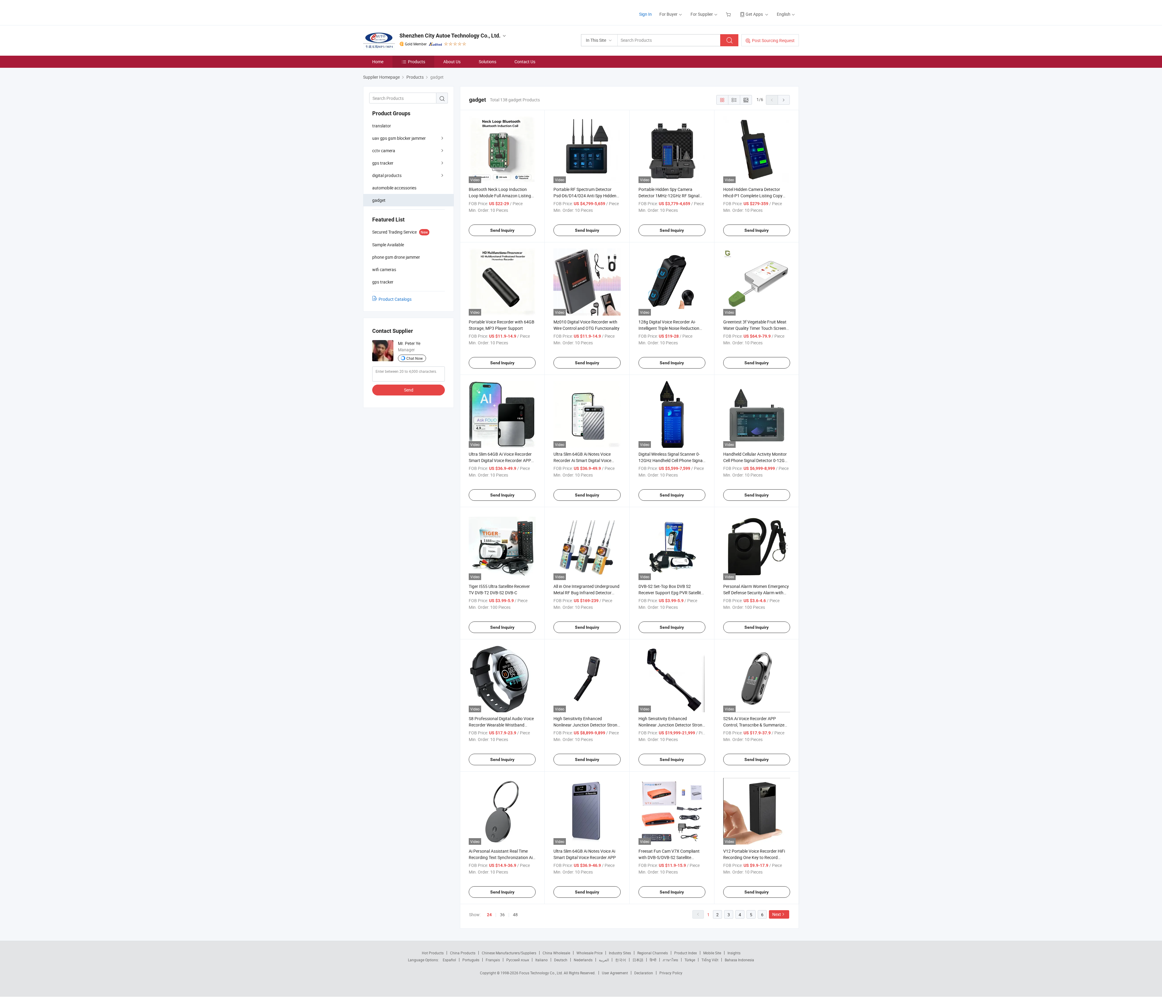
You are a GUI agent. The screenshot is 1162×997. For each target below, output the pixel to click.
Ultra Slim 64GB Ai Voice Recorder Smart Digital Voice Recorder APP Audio (500, 460)
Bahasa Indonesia (739, 959)
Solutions (487, 61)
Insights (733, 952)
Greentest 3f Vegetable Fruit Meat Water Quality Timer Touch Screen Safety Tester (754, 328)
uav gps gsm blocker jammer (399, 138)
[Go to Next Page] (783, 99)
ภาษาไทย (670, 959)
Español (449, 959)
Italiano (541, 959)
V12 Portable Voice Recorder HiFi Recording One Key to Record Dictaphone (754, 857)
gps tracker (382, 163)
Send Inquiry (502, 230)
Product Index (685, 952)
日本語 (637, 959)
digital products (387, 175)
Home (377, 61)
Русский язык (517, 959)
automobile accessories (394, 188)
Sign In (645, 14)
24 (489, 914)
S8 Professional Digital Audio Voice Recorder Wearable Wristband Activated (501, 725)
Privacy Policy (670, 972)
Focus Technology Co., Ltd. (541, 972)
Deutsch (560, 959)
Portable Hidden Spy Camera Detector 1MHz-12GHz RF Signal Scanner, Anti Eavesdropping (668, 195)
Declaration (643, 972)
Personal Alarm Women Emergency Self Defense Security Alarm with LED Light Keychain (756, 592)
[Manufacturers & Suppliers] (402, 12)
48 (515, 914)
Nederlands (583, 959)
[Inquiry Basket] (729, 14)
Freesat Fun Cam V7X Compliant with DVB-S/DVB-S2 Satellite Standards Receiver (669, 857)
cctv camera (383, 150)
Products (416, 61)
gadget (379, 200)
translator (381, 126)
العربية (604, 959)
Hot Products (433, 952)
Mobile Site (712, 952)
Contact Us (524, 61)
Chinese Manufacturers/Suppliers (509, 952)
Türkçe (689, 959)
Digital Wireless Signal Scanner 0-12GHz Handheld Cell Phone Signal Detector (671, 460)
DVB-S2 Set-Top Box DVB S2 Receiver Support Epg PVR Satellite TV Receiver (670, 592)
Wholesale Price (589, 952)
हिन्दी (653, 959)
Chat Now (414, 358)
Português (470, 959)
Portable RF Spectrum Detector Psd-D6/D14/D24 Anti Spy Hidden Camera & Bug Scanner (584, 195)
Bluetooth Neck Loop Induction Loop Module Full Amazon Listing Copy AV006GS (500, 195)
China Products (462, 952)
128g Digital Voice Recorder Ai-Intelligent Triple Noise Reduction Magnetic (668, 328)
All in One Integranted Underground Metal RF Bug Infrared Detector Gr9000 (586, 592)
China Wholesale (556, 952)
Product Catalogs (395, 299)
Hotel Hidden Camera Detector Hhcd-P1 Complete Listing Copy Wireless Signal (753, 195)
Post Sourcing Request (773, 40)
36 (502, 914)
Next (776, 914)
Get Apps (754, 14)
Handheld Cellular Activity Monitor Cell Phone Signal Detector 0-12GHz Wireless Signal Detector (756, 460)
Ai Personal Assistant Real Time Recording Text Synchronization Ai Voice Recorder (501, 857)
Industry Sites (620, 952)
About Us (452, 61)
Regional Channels (652, 952)
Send (408, 390)
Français (493, 959)
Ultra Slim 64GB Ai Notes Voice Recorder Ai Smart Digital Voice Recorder (582, 460)
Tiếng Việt (709, 959)
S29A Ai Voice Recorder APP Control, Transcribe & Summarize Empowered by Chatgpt (753, 725)
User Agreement (615, 972)
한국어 (620, 959)
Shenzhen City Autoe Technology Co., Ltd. (450, 35)
